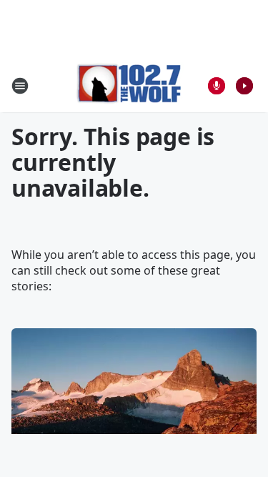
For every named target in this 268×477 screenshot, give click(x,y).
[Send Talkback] (216, 85)
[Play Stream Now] (244, 85)
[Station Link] (129, 85)
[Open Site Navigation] (20, 85)
